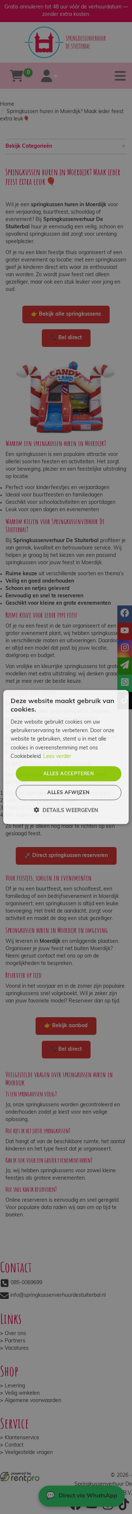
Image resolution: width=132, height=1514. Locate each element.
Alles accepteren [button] (68, 773)
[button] (66, 810)
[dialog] (66, 757)
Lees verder (57, 756)
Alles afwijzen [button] (68, 792)
